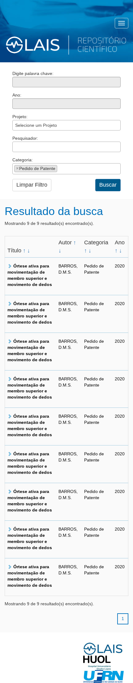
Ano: (16, 95)
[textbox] (16, 146)
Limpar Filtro (31, 185)
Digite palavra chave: (33, 73)
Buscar (108, 185)
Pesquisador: (25, 138)
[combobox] (66, 125)
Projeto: (20, 116)
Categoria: (22, 159)
